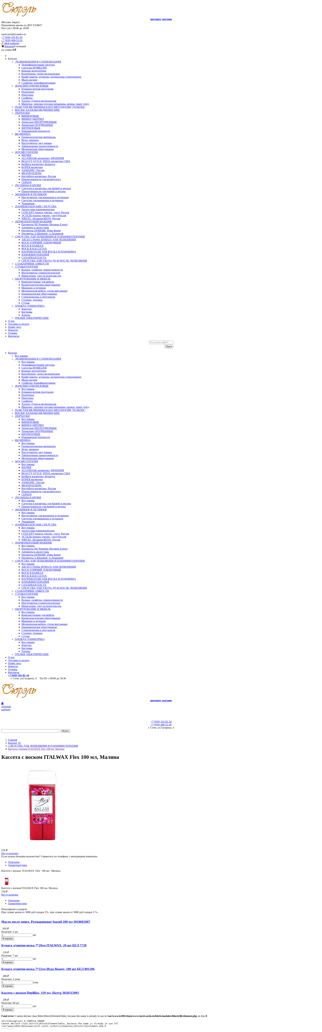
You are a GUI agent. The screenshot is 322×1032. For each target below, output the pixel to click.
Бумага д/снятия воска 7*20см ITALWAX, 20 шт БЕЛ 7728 (44, 945)
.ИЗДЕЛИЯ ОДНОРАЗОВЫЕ (32, 386)
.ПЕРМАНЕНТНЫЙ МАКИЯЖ (33, 542)
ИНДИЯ (26, 467)
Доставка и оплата (18, 660)
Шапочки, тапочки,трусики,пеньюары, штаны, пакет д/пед (55, 407)
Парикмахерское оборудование (39, 627)
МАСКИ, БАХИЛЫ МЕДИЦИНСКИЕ (37, 413)
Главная (12, 739)
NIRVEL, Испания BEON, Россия (40, 539)
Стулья (25, 636)
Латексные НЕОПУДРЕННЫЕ (39, 428)
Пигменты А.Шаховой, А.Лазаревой (42, 557)
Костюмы (26, 648)
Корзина (9, 46)
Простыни (27, 398)
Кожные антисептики (33, 370)
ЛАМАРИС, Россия (32, 482)
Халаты (25, 651)
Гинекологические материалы (38, 446)
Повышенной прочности (35, 437)
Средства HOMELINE (34, 367)
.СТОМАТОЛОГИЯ (26, 594)
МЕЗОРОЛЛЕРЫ (31, 485)
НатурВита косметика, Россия (38, 488)
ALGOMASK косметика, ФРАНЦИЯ (42, 470)
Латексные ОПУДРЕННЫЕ (37, 431)
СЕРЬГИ (26, 494)
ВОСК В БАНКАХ (32, 572)
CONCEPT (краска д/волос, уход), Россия (45, 533)
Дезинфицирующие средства (38, 364)
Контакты (13, 672)
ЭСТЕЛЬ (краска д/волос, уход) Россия (43, 536)
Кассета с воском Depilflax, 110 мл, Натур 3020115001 (40, 992)
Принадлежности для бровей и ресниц (43, 506)
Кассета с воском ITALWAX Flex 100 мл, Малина (36, 748)
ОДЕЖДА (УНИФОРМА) (30, 639)
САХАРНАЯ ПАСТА (33, 584)
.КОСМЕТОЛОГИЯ (26, 461)
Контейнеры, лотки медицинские (40, 373)
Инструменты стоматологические (40, 603)
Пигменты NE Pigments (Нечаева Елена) (44, 548)
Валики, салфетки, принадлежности (42, 600)
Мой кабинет (11, 43)
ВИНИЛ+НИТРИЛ (32, 425)
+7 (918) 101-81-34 (11, 37)
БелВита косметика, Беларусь (38, 476)
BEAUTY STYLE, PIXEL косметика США (45, 473)
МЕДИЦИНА (23, 440)
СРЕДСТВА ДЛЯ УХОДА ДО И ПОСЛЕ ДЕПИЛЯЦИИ (54, 588)
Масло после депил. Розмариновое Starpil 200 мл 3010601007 (45, 921)
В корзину (8, 938)
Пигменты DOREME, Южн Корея (41, 554)
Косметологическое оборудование (40, 618)
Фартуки (26, 645)
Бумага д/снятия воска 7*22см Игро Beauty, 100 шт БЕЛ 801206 (48, 969)
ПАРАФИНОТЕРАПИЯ (35, 581)
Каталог (12, 352)
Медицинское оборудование (37, 458)
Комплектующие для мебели (37, 615)
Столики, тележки (31, 633)
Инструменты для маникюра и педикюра (45, 515)
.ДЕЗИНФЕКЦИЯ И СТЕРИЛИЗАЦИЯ (38, 358)
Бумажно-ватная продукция (37, 392)
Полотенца (27, 395)
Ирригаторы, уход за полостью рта (41, 606)
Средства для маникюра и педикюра (42, 518)
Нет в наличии (9, 853)
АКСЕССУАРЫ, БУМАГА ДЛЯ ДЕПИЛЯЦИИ (48, 566)
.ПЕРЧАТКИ (22, 416)
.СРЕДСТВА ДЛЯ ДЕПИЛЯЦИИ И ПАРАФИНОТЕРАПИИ (50, 560)
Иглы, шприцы (30, 449)
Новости (13, 666)
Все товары (21, 355)
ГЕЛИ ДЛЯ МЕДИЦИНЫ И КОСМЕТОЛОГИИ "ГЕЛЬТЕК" (50, 410)
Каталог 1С (14, 742)
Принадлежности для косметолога (41, 491)
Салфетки (27, 401)
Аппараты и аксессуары (35, 551)
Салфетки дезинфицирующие (38, 383)
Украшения (27, 521)
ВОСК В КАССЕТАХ (34, 575)
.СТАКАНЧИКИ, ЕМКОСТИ (32, 591)
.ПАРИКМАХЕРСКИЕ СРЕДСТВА (36, 524)
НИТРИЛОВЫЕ (30, 434)
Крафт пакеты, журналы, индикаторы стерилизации (51, 376)
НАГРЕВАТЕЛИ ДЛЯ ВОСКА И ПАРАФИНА (48, 578)
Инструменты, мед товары (36, 452)
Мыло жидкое (29, 380)
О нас (11, 657)
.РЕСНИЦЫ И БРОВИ (28, 497)
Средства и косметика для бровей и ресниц (46, 503)
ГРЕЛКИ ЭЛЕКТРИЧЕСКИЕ (32, 654)
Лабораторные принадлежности (39, 455)
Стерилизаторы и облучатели (38, 630)
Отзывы (12, 669)
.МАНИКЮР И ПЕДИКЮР (31, 509)
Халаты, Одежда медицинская (38, 404)
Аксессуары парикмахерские (38, 530)
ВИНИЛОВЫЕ (30, 422)
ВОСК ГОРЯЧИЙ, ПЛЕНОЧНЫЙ (41, 569)
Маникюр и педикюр (33, 621)
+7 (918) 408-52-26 (11, 40)
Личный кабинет (6, 708)
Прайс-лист (14, 663)
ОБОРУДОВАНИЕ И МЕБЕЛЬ (32, 609)
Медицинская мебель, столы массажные (44, 624)
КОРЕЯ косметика (32, 479)
